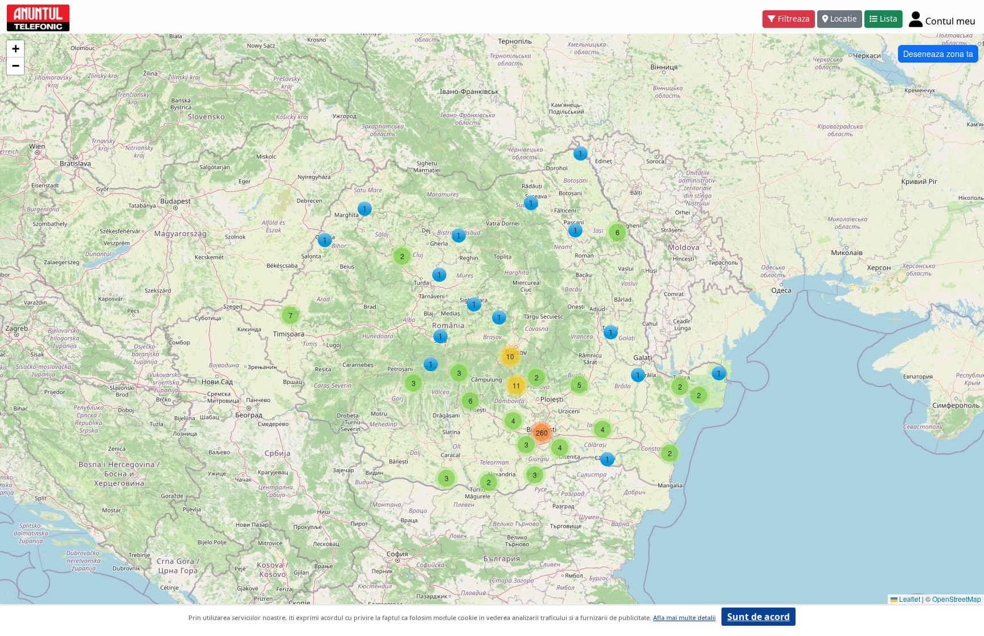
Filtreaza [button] (794, 18)
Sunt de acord (758, 616)
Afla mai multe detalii (684, 617)
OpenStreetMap (956, 599)
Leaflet (908, 599)
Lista (888, 18)
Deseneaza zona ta (938, 53)
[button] (365, 209)
